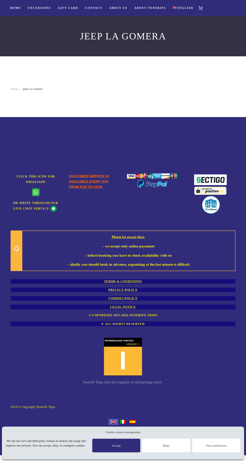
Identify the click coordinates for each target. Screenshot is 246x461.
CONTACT (93, 8)
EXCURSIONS (39, 8)
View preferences (216, 445)
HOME (15, 8)
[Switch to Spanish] (132, 422)
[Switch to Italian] (123, 422)
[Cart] (202, 8)
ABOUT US (118, 8)
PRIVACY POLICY (122, 289)
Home (14, 89)
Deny (166, 445)
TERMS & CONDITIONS (123, 281)
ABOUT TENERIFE (150, 8)
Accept (116, 445)
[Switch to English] (113, 422)
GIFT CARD (68, 8)
